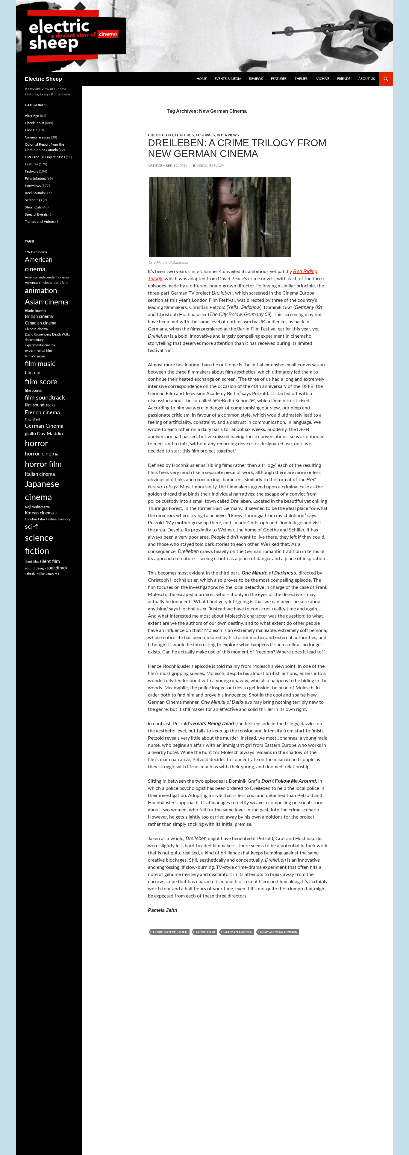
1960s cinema (36, 252)
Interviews (228, 135)
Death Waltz (61, 334)
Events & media (228, 78)
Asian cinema (46, 302)
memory (64, 519)
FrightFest (32, 419)
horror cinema (42, 454)
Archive (322, 78)
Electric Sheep (43, 79)
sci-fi (32, 527)
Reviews (256, 78)
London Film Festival (41, 519)
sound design (35, 568)
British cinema (39, 316)
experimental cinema (40, 345)
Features (279, 78)
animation (41, 291)
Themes (301, 78)
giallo (30, 433)
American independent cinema (47, 277)
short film (32, 561)
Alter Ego (32, 116)
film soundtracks (40, 405)
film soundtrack (45, 398)
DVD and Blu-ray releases (45, 157)
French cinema (42, 412)
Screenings (33, 200)
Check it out (160, 135)
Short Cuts (33, 207)
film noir (33, 372)
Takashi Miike (35, 574)
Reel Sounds (35, 193)
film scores (33, 390)
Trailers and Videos (39, 221)
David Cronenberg (38, 334)
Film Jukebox (35, 178)
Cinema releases (37, 137)
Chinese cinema (36, 329)
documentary (34, 340)
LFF (57, 513)
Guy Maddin (50, 433)
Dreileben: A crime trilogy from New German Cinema (237, 148)
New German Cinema (278, 932)
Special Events (36, 214)
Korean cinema (39, 513)
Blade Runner (35, 311)
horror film (43, 464)
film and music (35, 356)
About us (366, 78)
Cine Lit (31, 130)
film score (41, 382)
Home (202, 78)
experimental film (38, 350)
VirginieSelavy (210, 165)
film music (40, 364)
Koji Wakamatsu (37, 507)
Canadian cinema (40, 323)
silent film (50, 561)
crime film (205, 932)
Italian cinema (40, 474)
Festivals (205, 135)
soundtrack (57, 568)
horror (36, 443)
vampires (52, 574)
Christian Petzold (170, 932)
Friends (343, 78)
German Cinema (237, 932)
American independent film (46, 282)
